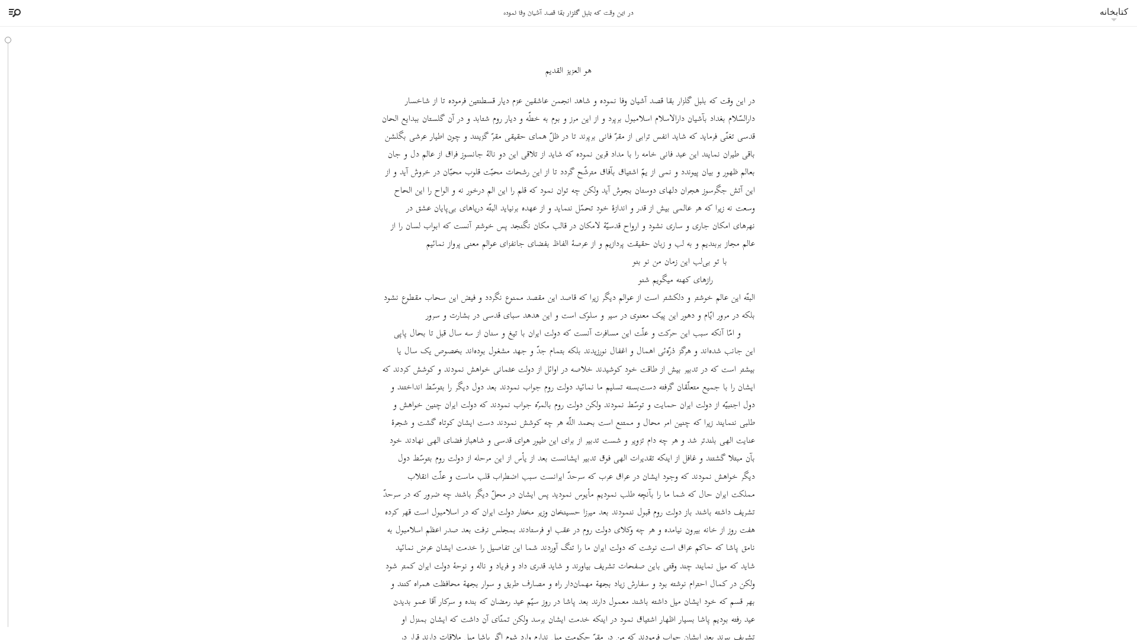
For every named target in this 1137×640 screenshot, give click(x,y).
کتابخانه (1114, 12)
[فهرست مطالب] (13, 13)
